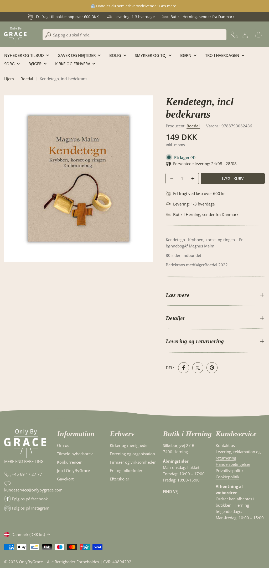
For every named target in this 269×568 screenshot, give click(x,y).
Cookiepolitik (227, 476)
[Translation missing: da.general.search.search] (48, 35)
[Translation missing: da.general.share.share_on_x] (197, 367)
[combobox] (134, 34)
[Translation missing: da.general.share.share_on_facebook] (183, 367)
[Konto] (245, 35)
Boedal (26, 78)
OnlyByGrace (31, 561)
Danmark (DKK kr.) (28, 534)
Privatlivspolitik (230, 470)
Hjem (9, 78)
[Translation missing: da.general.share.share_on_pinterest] (212, 367)
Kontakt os (225, 445)
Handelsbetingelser (233, 464)
